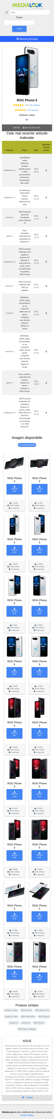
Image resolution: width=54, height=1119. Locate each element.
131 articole (34, 105)
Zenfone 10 (26, 1023)
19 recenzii (33, 110)
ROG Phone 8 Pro (28, 1017)
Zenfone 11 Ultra (11, 1017)
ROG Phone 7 (39, 1023)
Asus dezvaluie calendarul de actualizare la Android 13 (24, 236)
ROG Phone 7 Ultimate (27, 1029)
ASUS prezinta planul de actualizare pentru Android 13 (25, 217)
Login (19, 29)
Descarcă (14, 490)
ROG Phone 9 (26, 1010)
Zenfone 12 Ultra (11, 1010)
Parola (19, 17)
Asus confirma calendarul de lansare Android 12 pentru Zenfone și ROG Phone (25, 382)
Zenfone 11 (14, 1023)
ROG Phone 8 (44, 1017)
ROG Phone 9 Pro (42, 1010)
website (29, 1097)
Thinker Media (26, 1115)
